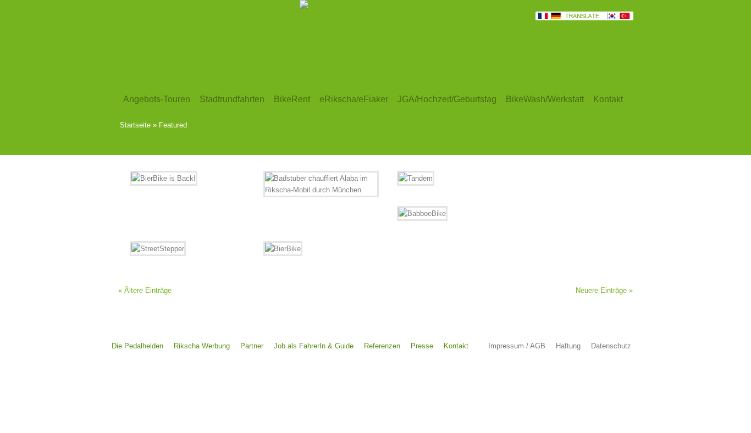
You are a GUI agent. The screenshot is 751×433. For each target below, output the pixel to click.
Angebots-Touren (156, 99)
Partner (251, 346)
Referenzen (382, 346)
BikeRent (292, 99)
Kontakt (456, 346)
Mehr (217, 210)
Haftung (568, 346)
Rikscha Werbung (202, 346)
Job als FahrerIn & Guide (314, 346)
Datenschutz (611, 346)
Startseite (135, 125)
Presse (422, 346)
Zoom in (163, 210)
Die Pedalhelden (137, 346)
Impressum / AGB (516, 346)
